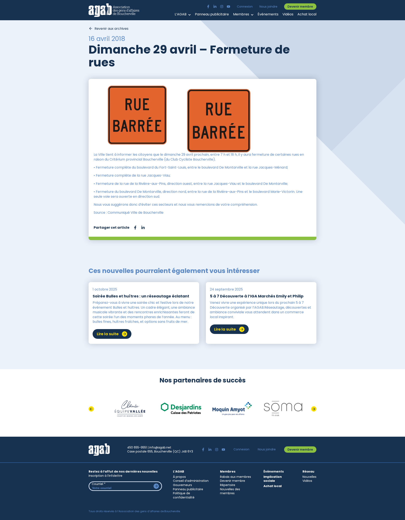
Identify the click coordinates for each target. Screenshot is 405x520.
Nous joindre (268, 7)
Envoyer (156, 486)
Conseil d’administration (191, 481)
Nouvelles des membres (230, 491)
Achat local (306, 14)
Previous (91, 409)
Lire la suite (108, 333)
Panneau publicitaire (212, 14)
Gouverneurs (182, 485)
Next (313, 409)
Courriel (98, 484)
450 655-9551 (137, 447)
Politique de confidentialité (183, 495)
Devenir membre (300, 6)
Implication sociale (272, 479)
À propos (179, 477)
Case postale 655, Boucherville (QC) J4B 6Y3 (160, 451)
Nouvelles (309, 477)
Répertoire (227, 485)
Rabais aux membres (235, 477)
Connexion (245, 7)
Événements (268, 14)
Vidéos (287, 14)
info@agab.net (160, 447)
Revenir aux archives (111, 28)
